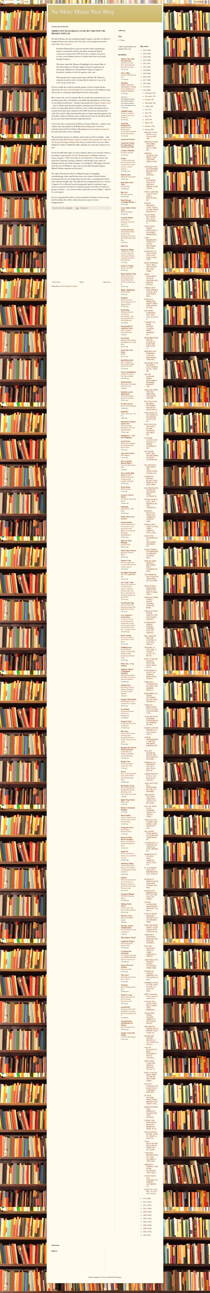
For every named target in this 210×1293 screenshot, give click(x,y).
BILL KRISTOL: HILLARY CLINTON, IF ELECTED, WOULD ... (150, 640)
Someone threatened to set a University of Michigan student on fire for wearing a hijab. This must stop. (128, 884)
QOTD (123, 354)
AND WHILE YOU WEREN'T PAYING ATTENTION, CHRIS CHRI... (151, 964)
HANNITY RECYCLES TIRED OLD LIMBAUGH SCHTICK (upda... (149, 516)
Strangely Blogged (127, 894)
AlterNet (124, 97)
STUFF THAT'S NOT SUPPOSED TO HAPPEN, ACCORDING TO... (151, 1181)
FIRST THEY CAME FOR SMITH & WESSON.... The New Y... (150, 1065)
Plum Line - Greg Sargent (127, 664)
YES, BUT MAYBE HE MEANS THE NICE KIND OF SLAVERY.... (151, 755)
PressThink (125, 709)
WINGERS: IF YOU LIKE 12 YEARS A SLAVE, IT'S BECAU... (150, 651)
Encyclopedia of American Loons (127, 327)
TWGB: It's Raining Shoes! (127, 897)
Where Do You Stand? (128, 177)
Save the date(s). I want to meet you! (128, 931)
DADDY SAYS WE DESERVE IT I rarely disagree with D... (151, 731)
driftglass (124, 298)
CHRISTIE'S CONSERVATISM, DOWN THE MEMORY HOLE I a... (151, 686)
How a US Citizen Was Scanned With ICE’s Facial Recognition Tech (128, 776)
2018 (145, 77)
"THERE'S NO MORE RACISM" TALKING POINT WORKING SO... (149, 328)
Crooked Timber (127, 217)
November (149, 96)
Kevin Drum (125, 487)
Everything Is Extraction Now (126, 830)
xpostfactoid (125, 1007)
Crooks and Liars (127, 229)
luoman (103, 1277)
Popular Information (128, 699)
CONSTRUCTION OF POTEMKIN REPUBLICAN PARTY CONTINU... (151, 171)
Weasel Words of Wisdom (127, 966)
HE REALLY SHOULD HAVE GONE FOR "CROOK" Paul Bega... (151, 883)
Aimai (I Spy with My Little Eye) (127, 60)
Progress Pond (126, 721)
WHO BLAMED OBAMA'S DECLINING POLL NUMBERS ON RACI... (150, 566)
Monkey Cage (126, 560)
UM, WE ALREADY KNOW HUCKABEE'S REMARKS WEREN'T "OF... (150, 380)
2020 (145, 70)
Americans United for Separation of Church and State (127, 145)
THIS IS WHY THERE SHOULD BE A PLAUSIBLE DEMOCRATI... (151, 230)
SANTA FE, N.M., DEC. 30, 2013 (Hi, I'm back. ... (151, 1191)
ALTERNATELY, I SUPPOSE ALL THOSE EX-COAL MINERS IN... (151, 847)
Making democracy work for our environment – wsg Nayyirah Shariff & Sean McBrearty (127, 316)
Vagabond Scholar (127, 941)
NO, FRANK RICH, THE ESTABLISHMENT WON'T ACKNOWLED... (151, 456)
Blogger (118, 1277)
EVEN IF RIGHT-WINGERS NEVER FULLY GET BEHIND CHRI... (151, 918)
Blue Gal (124, 192)
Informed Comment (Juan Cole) (128, 422)
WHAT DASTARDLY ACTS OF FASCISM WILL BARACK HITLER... (151, 279)
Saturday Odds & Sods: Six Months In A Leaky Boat (128, 342)
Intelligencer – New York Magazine (128, 436)
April (147, 119)
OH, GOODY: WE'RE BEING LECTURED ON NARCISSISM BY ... (151, 835)
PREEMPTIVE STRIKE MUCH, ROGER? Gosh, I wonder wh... (151, 1029)
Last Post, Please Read (128, 1037)
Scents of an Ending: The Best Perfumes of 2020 (128, 843)
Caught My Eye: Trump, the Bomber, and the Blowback (127, 753)
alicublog (124, 83)
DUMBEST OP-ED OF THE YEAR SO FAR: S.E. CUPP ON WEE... (151, 987)
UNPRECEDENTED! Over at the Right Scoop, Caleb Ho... (151, 777)
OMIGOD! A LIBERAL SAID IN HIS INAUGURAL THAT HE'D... (151, 1168)
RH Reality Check (127, 785)
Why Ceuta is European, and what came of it (127, 221)
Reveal (123, 771)
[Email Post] (77, 208)
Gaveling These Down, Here (128, 466)
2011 (145, 1205)
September (149, 103)
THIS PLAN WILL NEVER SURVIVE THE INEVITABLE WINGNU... (151, 615)
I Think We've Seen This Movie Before (127, 375)
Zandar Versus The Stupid (128, 1034)
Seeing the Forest (127, 827)
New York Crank (127, 582)
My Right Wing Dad (128, 572)
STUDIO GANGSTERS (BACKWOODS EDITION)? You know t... (151, 906)
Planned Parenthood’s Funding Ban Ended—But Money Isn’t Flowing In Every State (128, 791)
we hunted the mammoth (126, 952)
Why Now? (125, 975)
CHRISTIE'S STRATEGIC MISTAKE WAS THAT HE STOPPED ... (151, 938)
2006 (145, 1222)
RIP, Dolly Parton (126, 212)
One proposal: (66, 44)
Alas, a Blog (125, 73)
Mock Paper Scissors (128, 550)
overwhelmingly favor (76, 89)
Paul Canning (126, 635)
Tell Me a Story (126, 915)
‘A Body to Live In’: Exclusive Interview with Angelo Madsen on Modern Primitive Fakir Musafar (128, 255)
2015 (145, 87)
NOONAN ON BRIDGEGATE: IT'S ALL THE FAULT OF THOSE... (151, 895)
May (147, 116)
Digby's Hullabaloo (128, 290)
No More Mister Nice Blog (83, 11)
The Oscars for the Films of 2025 (127, 944)
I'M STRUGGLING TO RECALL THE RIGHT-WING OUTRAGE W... (151, 492)
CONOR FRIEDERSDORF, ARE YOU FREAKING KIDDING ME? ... (151, 742)
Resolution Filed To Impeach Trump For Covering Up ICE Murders (127, 690)
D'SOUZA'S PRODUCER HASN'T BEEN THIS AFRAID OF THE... (150, 303)
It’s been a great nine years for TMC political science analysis (128, 564)
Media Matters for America (127, 517)
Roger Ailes (125, 802)
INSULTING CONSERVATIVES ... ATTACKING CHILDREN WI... (151, 541)
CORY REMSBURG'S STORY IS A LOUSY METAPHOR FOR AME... (150, 243)
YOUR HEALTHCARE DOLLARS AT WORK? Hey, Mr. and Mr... (151, 1145)
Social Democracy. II (128, 1027)
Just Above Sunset (127, 453)
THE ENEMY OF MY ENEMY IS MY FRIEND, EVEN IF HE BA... (151, 417)
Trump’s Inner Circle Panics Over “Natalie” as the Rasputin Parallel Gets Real (128, 868)
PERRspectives (126, 647)
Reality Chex (125, 761)
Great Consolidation (128, 372)
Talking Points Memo (126, 905)
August (147, 106)
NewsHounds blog (127, 603)
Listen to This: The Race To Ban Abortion (128, 909)
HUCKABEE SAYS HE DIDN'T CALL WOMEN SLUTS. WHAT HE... (151, 367)
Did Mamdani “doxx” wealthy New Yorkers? (128, 702)
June (147, 113)
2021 (145, 67)
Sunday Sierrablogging (128, 406)
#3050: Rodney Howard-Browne (126, 331)
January (148, 129)
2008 (145, 1215)
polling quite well (92, 126)
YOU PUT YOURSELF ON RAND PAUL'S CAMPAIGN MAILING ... (151, 1088)
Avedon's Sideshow (128, 150)
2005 (145, 1225)
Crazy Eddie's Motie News (128, 209)
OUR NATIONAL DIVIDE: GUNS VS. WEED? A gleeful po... (151, 1135)
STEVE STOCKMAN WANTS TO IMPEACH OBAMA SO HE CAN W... (151, 183)
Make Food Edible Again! (127, 919)
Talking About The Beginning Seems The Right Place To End (128, 607)
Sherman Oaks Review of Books (127, 838)
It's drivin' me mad (127, 152)
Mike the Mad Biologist (126, 541)
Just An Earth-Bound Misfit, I (126, 462)
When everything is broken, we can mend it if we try (128, 855)
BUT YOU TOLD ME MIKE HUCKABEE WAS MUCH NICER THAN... (151, 405)
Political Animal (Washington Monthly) (127, 671)
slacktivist (124, 851)
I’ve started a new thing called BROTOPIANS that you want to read (128, 957)
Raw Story (125, 731)
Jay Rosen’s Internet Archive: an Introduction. (127, 713)
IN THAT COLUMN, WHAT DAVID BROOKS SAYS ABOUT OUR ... (151, 1099)
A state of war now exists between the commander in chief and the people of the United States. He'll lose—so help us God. (128, 624)
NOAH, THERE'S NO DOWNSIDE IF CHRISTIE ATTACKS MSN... (151, 553)
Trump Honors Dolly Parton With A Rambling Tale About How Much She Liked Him (128, 236)
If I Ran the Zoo (127, 403)
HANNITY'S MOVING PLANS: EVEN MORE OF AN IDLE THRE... (150, 480)
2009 (145, 1212)
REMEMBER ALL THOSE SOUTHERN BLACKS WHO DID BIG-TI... (151, 697)
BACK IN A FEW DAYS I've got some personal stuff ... (150, 135)
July (146, 109)
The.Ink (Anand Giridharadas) (127, 926)
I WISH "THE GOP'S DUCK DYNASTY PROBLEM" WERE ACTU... (151, 1124)
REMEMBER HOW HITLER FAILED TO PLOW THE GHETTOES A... (151, 343)
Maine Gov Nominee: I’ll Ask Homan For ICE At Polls (128, 445)
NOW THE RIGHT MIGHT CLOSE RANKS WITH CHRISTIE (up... (151, 928)
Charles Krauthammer (81, 155)
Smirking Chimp (127, 863)
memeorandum (126, 522)
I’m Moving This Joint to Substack (128, 724)
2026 (145, 50)
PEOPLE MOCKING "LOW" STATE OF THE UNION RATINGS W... (151, 207)
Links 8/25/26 (125, 544)
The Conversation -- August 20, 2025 (127, 764)
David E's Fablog (127, 266)
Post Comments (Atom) (69, 286)
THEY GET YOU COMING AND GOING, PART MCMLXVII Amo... (150, 824)
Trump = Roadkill (127, 268)
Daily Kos (124, 246)
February (148, 126)
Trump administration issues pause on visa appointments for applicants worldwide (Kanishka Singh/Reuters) (128, 529)
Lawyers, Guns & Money (127, 496)
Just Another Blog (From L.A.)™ (127, 474)
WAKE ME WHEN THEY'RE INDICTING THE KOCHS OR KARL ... (151, 394)
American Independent (125, 124)
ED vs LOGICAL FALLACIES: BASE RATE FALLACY (127, 364)
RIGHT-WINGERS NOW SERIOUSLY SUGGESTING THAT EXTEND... (151, 1112)
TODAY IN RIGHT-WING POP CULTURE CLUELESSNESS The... (151, 709)
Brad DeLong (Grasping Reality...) (128, 201)
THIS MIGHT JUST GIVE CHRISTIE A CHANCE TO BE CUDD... (150, 799)
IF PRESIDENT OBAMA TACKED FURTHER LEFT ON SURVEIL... (150, 627)
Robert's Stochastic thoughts (128, 808)
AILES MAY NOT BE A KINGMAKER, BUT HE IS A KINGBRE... (151, 787)
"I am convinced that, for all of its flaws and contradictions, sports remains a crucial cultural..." (128, 164)
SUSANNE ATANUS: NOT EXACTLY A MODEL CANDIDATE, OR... (151, 443)
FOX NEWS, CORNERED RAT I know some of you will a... (151, 315)
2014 (145, 90)
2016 (145, 83)
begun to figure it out (102, 103)
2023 (145, 60)
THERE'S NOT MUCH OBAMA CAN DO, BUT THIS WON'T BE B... (151, 292)
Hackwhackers (126, 382)
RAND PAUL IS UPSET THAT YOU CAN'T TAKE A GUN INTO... (150, 255)
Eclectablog (125, 310)
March (147, 123)
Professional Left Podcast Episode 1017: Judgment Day (128, 302)
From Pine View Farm (127, 351)
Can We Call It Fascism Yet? (128, 76)
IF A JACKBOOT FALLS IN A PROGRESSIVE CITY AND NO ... (151, 872)
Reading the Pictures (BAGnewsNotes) (128, 748)
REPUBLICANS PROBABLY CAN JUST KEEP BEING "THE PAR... (150, 355)
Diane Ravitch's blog (128, 273)
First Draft (125, 338)
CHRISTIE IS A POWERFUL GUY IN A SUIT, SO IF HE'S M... (150, 766)
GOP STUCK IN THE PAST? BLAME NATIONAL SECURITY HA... (150, 429)
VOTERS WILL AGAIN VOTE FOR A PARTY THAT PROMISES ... (150, 1005)
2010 (145, 1208)
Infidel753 (124, 411)
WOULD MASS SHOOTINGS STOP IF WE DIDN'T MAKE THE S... (151, 590)
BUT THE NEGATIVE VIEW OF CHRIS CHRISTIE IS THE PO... (150, 951)
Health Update (126, 489)
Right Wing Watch (128, 800)
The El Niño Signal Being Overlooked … (128, 397)
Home (82, 282)
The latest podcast (127, 194)
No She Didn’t (125, 292)
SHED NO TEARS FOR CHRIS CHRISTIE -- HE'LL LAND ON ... (151, 146)
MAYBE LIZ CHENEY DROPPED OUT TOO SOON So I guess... (151, 975)
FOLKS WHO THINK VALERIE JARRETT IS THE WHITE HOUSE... (150, 1018)
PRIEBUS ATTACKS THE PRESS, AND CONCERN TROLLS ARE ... (151, 158)
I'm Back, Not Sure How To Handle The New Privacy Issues (127, 65)
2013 (145, 1198)
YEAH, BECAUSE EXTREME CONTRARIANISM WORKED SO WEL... (151, 720)
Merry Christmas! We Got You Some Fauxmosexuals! (128, 999)
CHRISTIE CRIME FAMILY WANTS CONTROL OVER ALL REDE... (151, 602)
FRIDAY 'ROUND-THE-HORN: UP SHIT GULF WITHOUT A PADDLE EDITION (128, 88)
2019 (145, 73)
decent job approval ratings (97, 129)
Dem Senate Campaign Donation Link (128, 385)
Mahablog (124, 506)
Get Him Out (125, 186)
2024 (145, 57)
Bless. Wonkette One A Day (128, 988)
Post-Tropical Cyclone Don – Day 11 (128, 978)
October (148, 99)
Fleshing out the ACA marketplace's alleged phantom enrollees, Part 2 (128, 1012)
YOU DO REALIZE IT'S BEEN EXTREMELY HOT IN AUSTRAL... (150, 1052)
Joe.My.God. (125, 441)
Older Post (106, 282)
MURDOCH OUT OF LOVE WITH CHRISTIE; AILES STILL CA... (150, 859)
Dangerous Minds (127, 249)
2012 (145, 1202)
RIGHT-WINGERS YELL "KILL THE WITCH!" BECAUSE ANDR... (151, 267)
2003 (145, 1232)
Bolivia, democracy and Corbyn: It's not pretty (127, 639)
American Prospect (128, 139)
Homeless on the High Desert (127, 393)
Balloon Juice (126, 174)
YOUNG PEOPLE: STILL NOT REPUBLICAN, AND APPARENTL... (151, 503)
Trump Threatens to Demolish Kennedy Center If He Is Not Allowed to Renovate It (128, 280)
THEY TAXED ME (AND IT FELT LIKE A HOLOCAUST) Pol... (151, 196)
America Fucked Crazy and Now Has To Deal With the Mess (128, 819)
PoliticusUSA (126, 685)
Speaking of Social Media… (127, 553)
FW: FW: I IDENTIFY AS (128, 575)
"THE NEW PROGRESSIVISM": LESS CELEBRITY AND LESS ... (151, 1157)
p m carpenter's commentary (126, 616)
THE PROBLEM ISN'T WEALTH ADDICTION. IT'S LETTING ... (151, 578)
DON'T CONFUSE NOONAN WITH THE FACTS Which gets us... (151, 663)
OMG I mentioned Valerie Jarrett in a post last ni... (151, 996)
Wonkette (124, 985)
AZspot (123, 158)
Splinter (124, 877)
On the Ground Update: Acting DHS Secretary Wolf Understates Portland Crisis (128, 653)
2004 (145, 1228)
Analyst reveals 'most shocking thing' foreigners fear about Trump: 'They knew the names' (128, 737)
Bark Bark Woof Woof (127, 183)
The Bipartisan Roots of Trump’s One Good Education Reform (128, 677)
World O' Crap (126, 995)
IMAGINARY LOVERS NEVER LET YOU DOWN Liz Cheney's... (151, 1040)
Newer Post (56, 282)
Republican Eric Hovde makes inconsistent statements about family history (128, 130)
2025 (145, 53)
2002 (145, 1235)
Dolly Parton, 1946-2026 (127, 510)
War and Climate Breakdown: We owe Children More (128, 427)
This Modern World (128, 937)
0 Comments (84, 208)
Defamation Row (126, 969)
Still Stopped (125, 455)
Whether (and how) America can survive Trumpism (127, 115)
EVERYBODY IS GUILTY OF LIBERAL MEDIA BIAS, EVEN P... (150, 674)
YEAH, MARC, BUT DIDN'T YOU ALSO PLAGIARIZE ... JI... (151, 219)
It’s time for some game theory (128, 500)
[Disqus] (81, 245)
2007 (145, 1218)
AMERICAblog (126, 111)
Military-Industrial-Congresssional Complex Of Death (127, 479)
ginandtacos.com (127, 360)
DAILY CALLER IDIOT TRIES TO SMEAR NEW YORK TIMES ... (150, 1076)
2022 (145, 63)
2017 (145, 80)
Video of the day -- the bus (128, 415)
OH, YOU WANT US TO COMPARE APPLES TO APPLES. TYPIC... (150, 811)
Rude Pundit (125, 815)
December (148, 93)
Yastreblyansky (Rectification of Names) (127, 1023)
